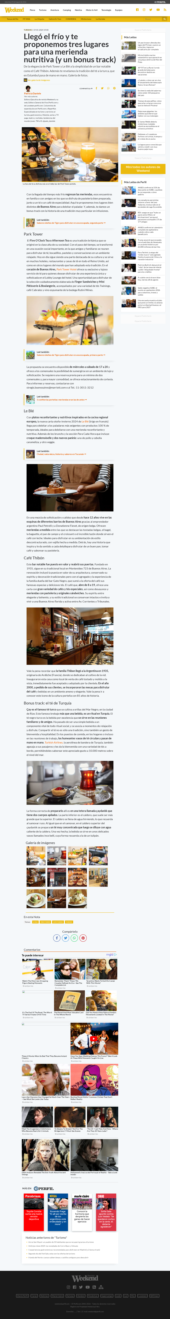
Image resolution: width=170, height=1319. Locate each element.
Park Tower (45, 922)
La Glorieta (100, 19)
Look (118, 1296)
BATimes (154, 1296)
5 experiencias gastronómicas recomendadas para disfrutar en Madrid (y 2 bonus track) (64, 1250)
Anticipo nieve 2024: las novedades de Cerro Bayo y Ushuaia (53, 1246)
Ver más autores (30, 96)
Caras (34, 1296)
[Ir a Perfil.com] (160, 2)
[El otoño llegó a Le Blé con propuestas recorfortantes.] (36, 899)
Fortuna (70, 1296)
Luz (125, 1296)
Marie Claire (57, 1296)
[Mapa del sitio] (101, 1287)
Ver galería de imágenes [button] (38, 80)
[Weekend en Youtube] (88, 1287)
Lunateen (142, 1296)
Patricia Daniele (32, 93)
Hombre (80, 1296)
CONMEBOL (71, 19)
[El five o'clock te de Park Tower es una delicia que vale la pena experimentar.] (77, 877)
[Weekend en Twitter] (81, 1287)
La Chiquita (39, 19)
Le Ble (35, 922)
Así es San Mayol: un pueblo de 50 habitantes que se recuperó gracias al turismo (61, 1242)
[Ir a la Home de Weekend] (85, 1278)
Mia (133, 1296)
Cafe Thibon (58, 922)
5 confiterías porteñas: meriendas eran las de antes (60, 399)
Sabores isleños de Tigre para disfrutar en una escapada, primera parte (70, 355)
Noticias (44, 1296)
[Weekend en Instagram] (68, 1287)
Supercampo (106, 1296)
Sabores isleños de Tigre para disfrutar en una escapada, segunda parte (70, 223)
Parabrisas (93, 1296)
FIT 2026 (26, 19)
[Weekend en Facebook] (74, 1287)
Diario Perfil (22, 1296)
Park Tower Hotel (66, 269)
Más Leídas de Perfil (135, 182)
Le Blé (85, 421)
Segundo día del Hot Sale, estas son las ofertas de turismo (51, 1253)
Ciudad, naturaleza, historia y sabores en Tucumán (60, 454)
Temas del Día (12, 19)
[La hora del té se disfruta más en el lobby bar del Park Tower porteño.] (36, 856)
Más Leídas (130, 37)
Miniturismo (86, 19)
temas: (27, 922)
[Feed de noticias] (94, 1287)
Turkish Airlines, (54, 742)
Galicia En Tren (55, 19)
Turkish (69, 922)
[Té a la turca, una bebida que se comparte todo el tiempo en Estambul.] (57, 856)
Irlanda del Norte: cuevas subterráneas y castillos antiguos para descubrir (58, 1257)
